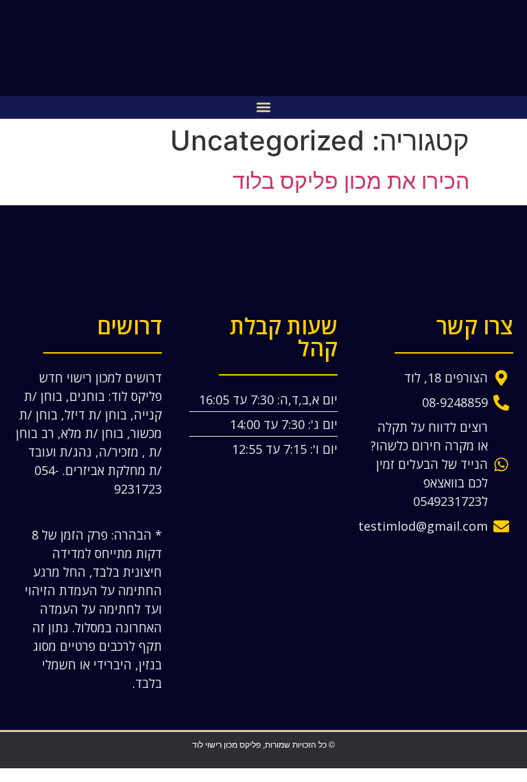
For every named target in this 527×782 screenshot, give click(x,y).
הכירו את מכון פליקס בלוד (351, 181)
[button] (264, 107)
